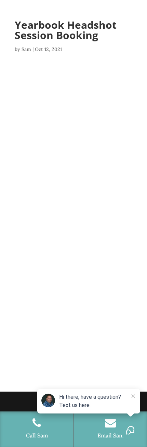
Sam (26, 49)
